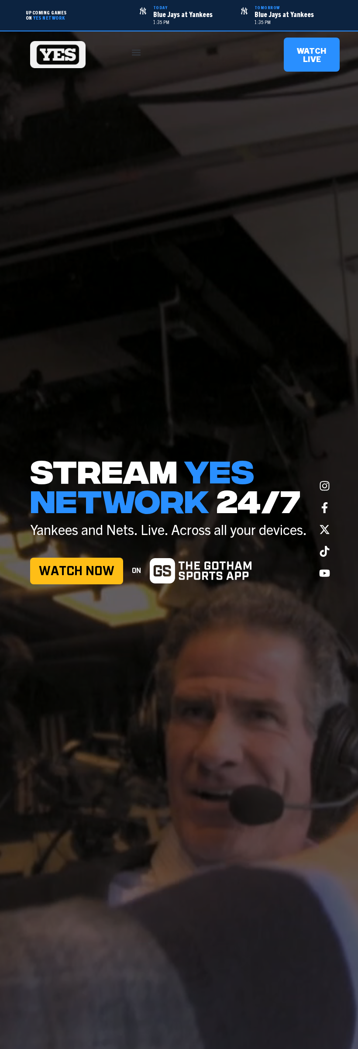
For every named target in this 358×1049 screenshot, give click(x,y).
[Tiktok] (325, 551)
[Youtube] (325, 573)
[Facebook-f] (325, 508)
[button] (136, 52)
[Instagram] (325, 486)
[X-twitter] (325, 530)
